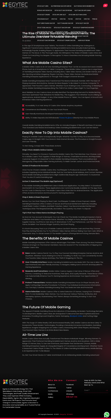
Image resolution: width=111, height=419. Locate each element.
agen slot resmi (84, 40)
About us (51, 385)
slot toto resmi (64, 36)
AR (105, 5)
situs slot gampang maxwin (83, 28)
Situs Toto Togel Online (46, 36)
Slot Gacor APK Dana (83, 10)
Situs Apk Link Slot (59, 15)
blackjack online (76, 316)
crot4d (54, 19)
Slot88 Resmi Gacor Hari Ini (61, 6)
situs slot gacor (82, 23)
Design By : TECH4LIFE (66, 414)
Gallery (50, 397)
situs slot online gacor (66, 40)
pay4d (70, 19)
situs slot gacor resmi (46, 40)
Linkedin (69, 391)
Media (50, 394)
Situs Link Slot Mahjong (78, 15)
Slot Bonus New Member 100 (84, 6)
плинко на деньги (66, 118)
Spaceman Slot (43, 19)
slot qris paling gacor (46, 23)
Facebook (70, 385)
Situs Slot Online (43, 15)
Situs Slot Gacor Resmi (63, 10)
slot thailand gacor (65, 23)
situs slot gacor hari (62, 28)
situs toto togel (61, 32)
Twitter (69, 388)
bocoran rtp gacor (45, 32)
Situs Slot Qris (42, 6)
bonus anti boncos (44, 10)
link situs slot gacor (80, 36)
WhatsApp (70, 394)
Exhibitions (52, 388)
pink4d (94, 19)
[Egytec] (29, 3)
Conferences (53, 391)
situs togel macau (44, 28)
